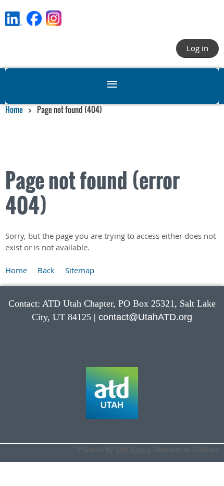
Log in (197, 48)
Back (46, 270)
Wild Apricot (133, 450)
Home (14, 109)
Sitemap (79, 270)
